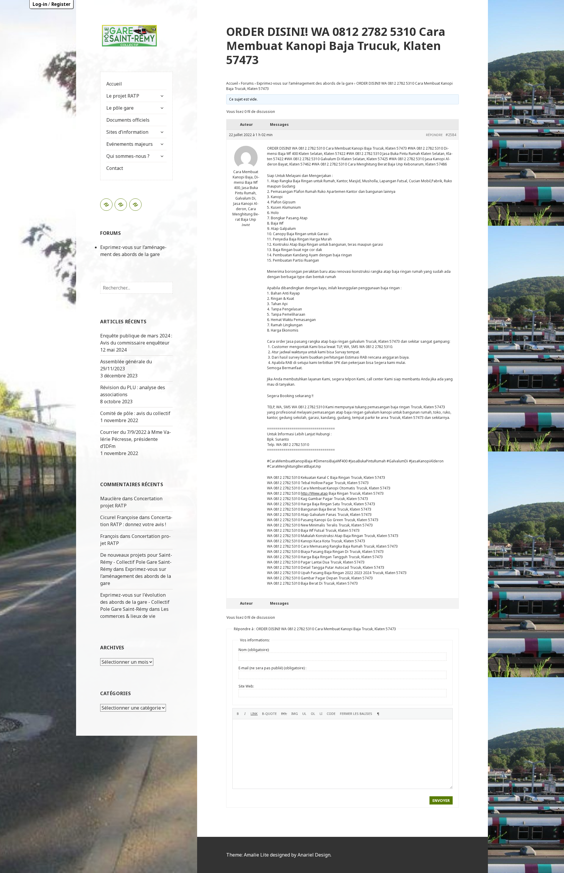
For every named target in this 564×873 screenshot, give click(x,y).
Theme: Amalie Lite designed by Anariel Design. (278, 855)
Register (60, 4)
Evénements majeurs (129, 144)
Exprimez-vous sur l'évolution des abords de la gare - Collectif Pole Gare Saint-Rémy (134, 602)
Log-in (40, 4)
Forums (247, 83)
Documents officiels (128, 120)
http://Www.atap (314, 493)
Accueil (114, 84)
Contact (114, 168)
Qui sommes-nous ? (128, 156)
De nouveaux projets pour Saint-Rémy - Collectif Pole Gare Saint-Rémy (136, 562)
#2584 (451, 134)
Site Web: (246, 686)
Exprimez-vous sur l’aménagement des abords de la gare (135, 576)
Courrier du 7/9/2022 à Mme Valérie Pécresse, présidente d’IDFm (135, 439)
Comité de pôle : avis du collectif (135, 413)
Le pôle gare (120, 108)
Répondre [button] (434, 135)
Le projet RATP (122, 96)
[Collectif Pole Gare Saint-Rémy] (129, 35)
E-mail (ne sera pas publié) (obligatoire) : (272, 667)
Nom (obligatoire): (254, 649)
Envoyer (441, 800)
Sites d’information (127, 132)
